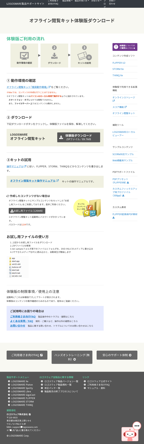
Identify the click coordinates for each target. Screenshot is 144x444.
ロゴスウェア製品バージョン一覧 (61, 381)
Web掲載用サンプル (122, 160)
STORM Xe (118, 69)
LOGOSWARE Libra (21, 391)
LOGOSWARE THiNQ (22, 405)
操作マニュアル (15, 166)
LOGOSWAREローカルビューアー (123, 134)
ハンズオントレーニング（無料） (72, 357)
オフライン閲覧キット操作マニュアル (33, 180)
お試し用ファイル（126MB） (27, 210)
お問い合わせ (17, 325)
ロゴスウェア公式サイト (99, 381)
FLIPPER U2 (118, 63)
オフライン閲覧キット (123, 113)
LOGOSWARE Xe (19, 381)
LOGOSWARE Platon (22, 384)
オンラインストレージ (123, 97)
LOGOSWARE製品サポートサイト (25, 3)
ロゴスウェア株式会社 (17, 414)
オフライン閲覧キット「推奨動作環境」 (27, 87)
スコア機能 (118, 107)
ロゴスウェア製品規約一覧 (57, 384)
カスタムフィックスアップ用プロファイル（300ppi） (124, 192)
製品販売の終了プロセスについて (61, 391)
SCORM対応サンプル (123, 154)
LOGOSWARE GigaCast (23, 395)
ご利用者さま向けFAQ (23, 316)
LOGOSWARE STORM (22, 401)
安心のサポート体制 (115, 355)
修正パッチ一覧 (52, 388)
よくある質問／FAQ (21, 321)
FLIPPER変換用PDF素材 (124, 214)
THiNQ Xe (117, 75)
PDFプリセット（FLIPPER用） (120, 181)
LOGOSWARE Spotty (22, 388)
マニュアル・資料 (96, 388)
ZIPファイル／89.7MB (78, 137)
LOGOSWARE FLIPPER (23, 398)
